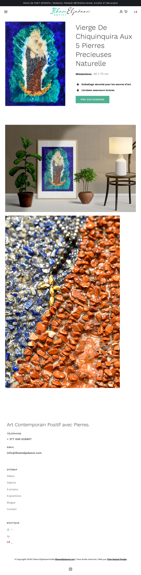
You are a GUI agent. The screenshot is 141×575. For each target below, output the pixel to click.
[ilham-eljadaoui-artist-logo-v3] (70, 8)
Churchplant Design (117, 559)
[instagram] (70, 569)
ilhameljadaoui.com (65, 559)
